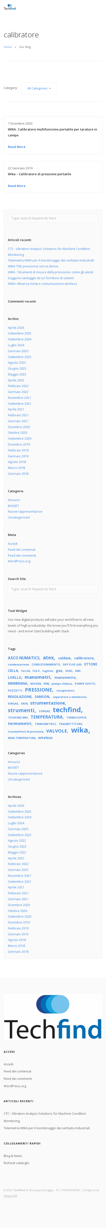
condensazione (18, 664)
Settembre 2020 (19, 438)
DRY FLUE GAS (72, 664)
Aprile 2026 (16, 327)
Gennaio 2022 (18, 392)
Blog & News (13, 1156)
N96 (46, 683)
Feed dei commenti (22, 555)
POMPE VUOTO (85, 683)
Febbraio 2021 (18, 415)
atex (48, 657)
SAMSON (42, 696)
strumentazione (47, 703)
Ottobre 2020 (17, 432)
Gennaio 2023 (18, 351)
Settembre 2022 (19, 357)
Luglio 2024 (16, 345)
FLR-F (36, 671)
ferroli (25, 671)
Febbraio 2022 (18, 386)
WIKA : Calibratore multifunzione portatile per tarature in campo (52, 132)
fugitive (47, 671)
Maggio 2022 (17, 374)
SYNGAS (44, 711)
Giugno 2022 (17, 368)
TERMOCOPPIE (76, 717)
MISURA (35, 683)
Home (8, 47)
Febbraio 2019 (18, 450)
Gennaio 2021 (18, 421)
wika (79, 730)
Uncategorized (19, 517)
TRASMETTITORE (70, 724)
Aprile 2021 (16, 409)
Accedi (13, 543)
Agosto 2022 (17, 362)
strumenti (21, 710)
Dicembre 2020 (19, 427)
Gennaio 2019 (18, 456)
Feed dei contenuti (21, 549)
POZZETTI (15, 690)
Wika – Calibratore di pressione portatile (39, 174)
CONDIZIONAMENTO (46, 664)
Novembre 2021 (19, 397)
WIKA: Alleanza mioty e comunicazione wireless (42, 283)
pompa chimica (62, 683)
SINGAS (13, 703)
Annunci (14, 500)
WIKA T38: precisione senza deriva (33, 266)
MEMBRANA (17, 683)
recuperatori (65, 690)
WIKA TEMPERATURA (21, 738)
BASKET (13, 506)
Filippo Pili (10, 1196)
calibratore (84, 658)
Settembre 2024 (19, 339)
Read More (16, 146)
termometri (19, 723)
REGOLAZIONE (20, 696)
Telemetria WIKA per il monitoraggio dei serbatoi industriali (51, 260)
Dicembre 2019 (19, 444)
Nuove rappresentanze (25, 511)
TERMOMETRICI (45, 724)
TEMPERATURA (47, 717)
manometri (37, 677)
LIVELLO (14, 677)
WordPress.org (19, 561)
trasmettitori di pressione (25, 731)
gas (59, 670)
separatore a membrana (69, 697)
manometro (65, 677)
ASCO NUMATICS (23, 658)
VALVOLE (56, 731)
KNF (78, 671)
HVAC (68, 671)
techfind (67, 709)
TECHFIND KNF (18, 717)
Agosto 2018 (17, 462)
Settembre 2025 (19, 333)
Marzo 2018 (16, 467)
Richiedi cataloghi (16, 1163)
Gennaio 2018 (18, 473)
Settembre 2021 (19, 403)
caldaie (64, 658)
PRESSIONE (38, 689)
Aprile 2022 (16, 380)
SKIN (24, 703)
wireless (45, 737)
